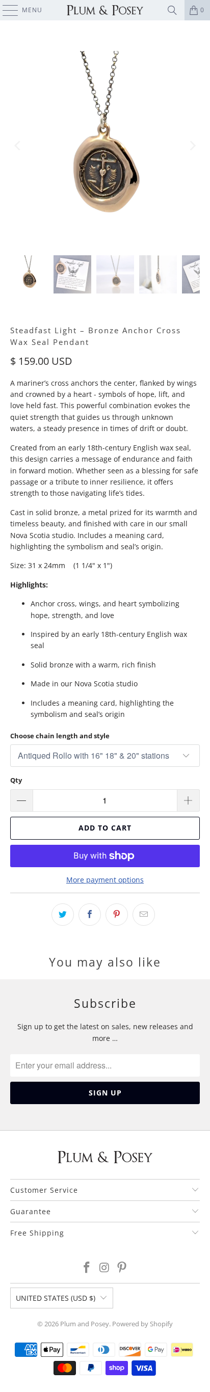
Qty (16, 780)
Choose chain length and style (60, 735)
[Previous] (18, 145)
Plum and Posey (84, 1323)
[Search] (172, 10)
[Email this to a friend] (144, 914)
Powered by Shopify (142, 1323)
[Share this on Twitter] (62, 914)
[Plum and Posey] (105, 10)
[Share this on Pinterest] (117, 914)
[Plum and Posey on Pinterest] (122, 1268)
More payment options (105, 880)
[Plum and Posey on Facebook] (86, 1268)
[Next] (192, 145)
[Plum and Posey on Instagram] (104, 1268)
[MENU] (5, 10)
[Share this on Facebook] (89, 914)
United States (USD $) (55, 1298)
